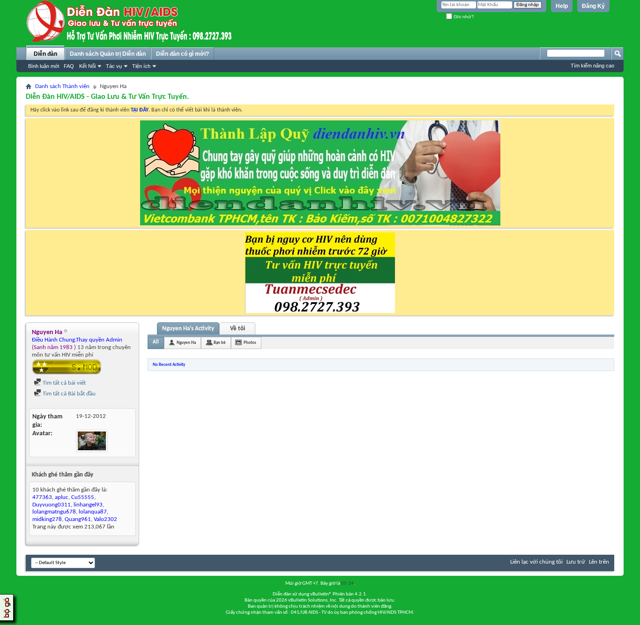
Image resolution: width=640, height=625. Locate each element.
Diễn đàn (45, 54)
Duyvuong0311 (51, 505)
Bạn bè (220, 343)
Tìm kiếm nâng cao (592, 65)
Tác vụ (114, 66)
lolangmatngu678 (54, 512)
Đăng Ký (593, 6)
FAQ (69, 66)
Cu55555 (82, 497)
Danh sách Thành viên (62, 86)
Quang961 (78, 519)
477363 (42, 497)
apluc (61, 497)
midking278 (47, 519)
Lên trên (599, 562)
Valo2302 (105, 519)
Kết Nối (87, 66)
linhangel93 (88, 505)
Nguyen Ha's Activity (188, 329)
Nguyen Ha (186, 343)
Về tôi (237, 329)
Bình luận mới (43, 66)
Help (562, 6)
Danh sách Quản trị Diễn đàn (108, 54)
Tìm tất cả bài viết (63, 383)
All (156, 342)
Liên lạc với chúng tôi (536, 562)
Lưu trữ (575, 562)
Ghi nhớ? (463, 16)
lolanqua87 (93, 512)
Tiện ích (141, 66)
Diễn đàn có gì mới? (182, 54)
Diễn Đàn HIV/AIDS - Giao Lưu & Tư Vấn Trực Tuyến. (107, 97)
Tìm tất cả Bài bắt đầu (68, 394)
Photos (250, 343)
